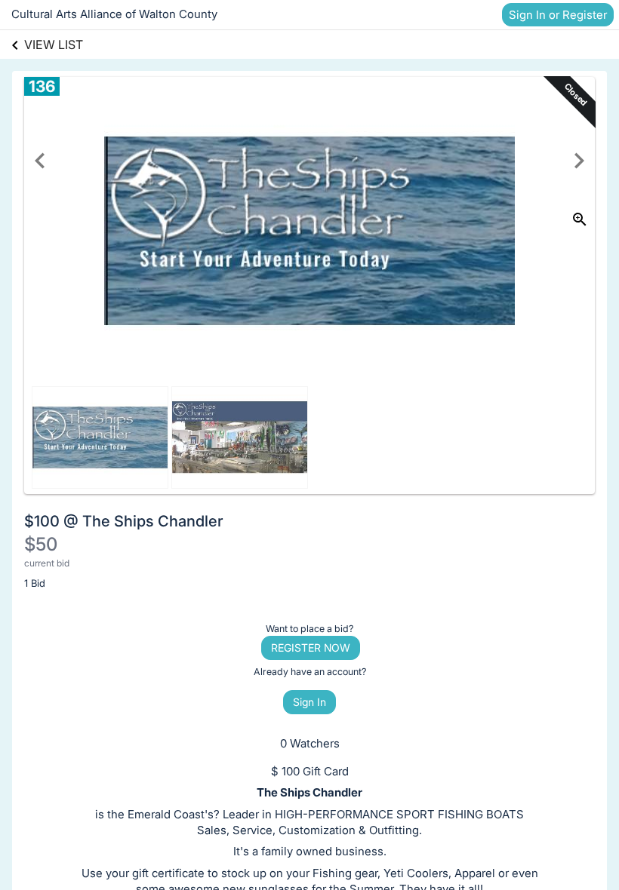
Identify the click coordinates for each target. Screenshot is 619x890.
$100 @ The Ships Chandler (123, 521)
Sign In (309, 701)
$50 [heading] (40, 544)
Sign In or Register (558, 15)
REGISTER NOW (310, 647)
